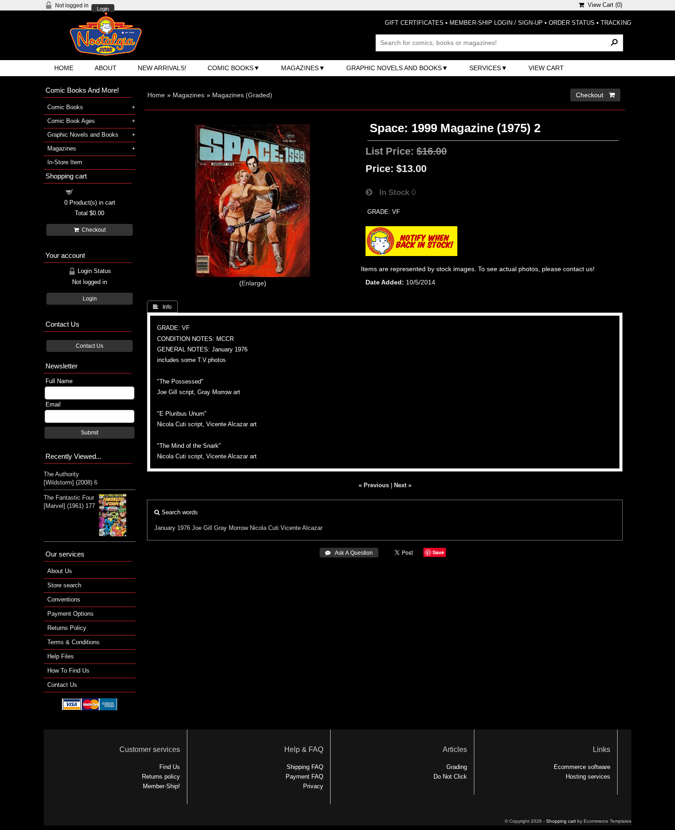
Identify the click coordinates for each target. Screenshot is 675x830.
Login (103, 8)
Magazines (300, 68)
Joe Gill (202, 527)
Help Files (60, 656)
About (106, 68)
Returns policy (161, 776)
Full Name (59, 381)
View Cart (546, 68)
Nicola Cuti (264, 527)
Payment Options (70, 613)
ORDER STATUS (572, 22)
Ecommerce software (582, 766)
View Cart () (603, 4)
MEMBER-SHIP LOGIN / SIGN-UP (496, 22)
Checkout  (595, 95)
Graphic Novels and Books (394, 68)
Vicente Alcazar (301, 527)
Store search (64, 585)
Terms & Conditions (73, 642)
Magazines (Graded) (242, 95)
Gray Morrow (231, 527)
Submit (89, 432)
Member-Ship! (161, 786)
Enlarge (253, 283)
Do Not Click (450, 776)
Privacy (313, 786)
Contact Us (89, 346)
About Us (59, 571)
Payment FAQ (304, 776)
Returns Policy (66, 627)
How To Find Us (68, 670)
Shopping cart (95, 191)
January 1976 (172, 527)
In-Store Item (64, 162)
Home (63, 68)
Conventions (63, 599)
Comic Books (230, 68)
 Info (162, 307)
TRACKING (616, 22)
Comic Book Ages (71, 120)
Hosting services (588, 776)
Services (485, 68)
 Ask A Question (349, 553)
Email (53, 404)
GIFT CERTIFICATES (414, 22)
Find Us (169, 766)
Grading (456, 766)
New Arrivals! (162, 68)
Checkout (92, 230)
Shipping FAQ (305, 766)
